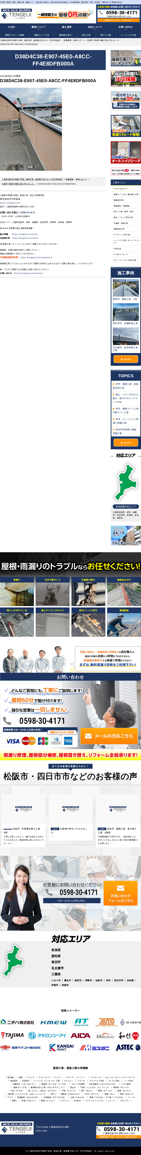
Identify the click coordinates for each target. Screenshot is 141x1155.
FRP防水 (77, 1100)
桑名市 (67, 980)
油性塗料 (14, 1080)
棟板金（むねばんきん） (71, 1094)
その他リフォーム (121, 254)
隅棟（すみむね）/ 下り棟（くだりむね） (107, 1097)
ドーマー (132, 1097)
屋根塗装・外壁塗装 (122, 205)
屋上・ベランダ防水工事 (123, 217)
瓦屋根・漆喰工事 (121, 223)
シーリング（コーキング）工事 (47, 1080)
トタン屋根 (125, 1084)
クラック (30, 1077)
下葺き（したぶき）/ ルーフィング (94, 1087)
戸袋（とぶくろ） (69, 1090)
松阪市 (99, 980)
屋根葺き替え (65, 34)
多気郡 (130, 980)
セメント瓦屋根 (78, 1084)
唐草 (21, 1077)
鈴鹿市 (65, 985)
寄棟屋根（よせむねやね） (28, 1097)
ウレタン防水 (114, 1080)
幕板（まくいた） (105, 1090)
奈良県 (56, 949)
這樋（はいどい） (124, 1090)
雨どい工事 (105, 34)
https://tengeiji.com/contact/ (28, 273)
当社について (95, 26)
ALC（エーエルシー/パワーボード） (121, 1077)
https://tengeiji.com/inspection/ (37, 257)
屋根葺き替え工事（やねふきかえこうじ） (48, 1087)
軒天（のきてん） (93, 1094)
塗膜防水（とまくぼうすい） (25, 1084)
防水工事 (86, 34)
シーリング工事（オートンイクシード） (126, 241)
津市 (108, 980)
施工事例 (67, 26)
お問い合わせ (126, 26)
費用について (39, 26)
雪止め (73, 1087)
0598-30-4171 (28, 212)
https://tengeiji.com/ (10, 202)
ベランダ (81, 1080)
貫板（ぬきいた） (127, 1094)
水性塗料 (25, 1080)
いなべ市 (55, 980)
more (127, 359)
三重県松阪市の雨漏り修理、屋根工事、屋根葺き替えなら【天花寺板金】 (60, 1151)
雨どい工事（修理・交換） (124, 211)
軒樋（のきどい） (29, 1100)
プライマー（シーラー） (76, 1077)
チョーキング (44, 1077)
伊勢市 (88, 980)
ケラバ (10, 1097)
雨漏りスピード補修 (14, 34)
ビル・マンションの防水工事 (125, 260)
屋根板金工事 (119, 229)
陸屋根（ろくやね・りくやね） (54, 1084)
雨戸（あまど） (87, 1090)
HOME (11, 26)
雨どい (54, 1094)
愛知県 (56, 956)
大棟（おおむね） (77, 1097)
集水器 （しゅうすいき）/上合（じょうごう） (27, 1094)
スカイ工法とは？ (121, 188)
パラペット (65, 1100)
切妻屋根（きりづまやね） (55, 1097)
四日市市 (118, 980)
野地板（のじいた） (121, 1087)
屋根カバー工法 (41, 34)
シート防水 (128, 1080)
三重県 (56, 974)
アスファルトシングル (94, 1100)
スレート (111, 1100)
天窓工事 (117, 248)
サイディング (96, 1077)
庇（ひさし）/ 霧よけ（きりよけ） (43, 1090)
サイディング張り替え (122, 234)
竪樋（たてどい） (48, 1100)
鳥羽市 (56, 962)
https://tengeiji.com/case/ (25, 234)
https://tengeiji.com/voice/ (25, 238)
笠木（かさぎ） (17, 1090)
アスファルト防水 (96, 1080)
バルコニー (68, 1080)
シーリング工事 (128, 34)
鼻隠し (15, 1100)
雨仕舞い (11, 1077)
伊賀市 (54, 985)
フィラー (58, 1077)
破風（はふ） (110, 1094)
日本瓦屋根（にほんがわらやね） (103, 1084)
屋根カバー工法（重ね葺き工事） (127, 194)
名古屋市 (57, 968)
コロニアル (124, 1100)
